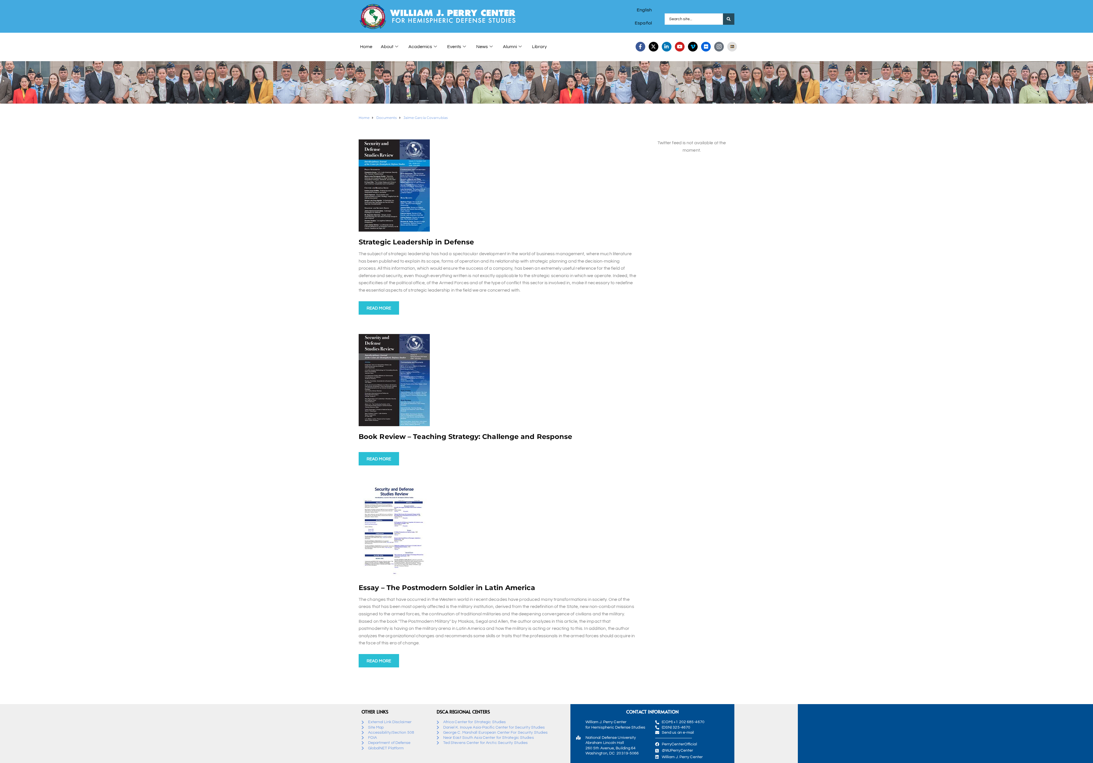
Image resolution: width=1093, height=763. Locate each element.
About (387, 46)
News (482, 46)
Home (366, 46)
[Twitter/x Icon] (653, 46)
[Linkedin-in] (666, 46)
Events (454, 46)
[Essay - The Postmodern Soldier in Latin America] (394, 531)
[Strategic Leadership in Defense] (394, 185)
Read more (379, 308)
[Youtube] (680, 46)
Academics (420, 46)
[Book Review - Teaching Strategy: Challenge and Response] (394, 380)
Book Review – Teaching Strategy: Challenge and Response (465, 436)
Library (539, 46)
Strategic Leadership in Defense (416, 242)
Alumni (510, 46)
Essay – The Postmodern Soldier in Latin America (447, 587)
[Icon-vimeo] (693, 46)
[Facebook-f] (640, 46)
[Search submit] (728, 19)
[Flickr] (706, 46)
